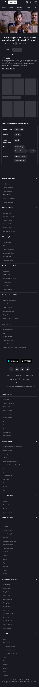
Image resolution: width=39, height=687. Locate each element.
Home (4, 8)
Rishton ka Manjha (8, 336)
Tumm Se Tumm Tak (8, 410)
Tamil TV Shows (7, 198)
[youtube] (27, 376)
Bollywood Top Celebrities (9, 585)
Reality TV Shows (7, 234)
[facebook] (11, 376)
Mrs (4, 475)
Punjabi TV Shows (8, 209)
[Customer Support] (31, 2)
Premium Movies (7, 447)
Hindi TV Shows (7, 190)
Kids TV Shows (7, 442)
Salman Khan (6, 602)
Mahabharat (6, 406)
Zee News (5, 508)
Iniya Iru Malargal (8, 43)
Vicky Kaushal (6, 613)
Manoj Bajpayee (7, 606)
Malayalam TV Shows (9, 205)
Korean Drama (7, 439)
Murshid (5, 533)
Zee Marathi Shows (8, 256)
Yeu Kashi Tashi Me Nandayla (11, 310)
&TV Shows (6, 252)
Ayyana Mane (7, 529)
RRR (4, 497)
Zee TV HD (6, 511)
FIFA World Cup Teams (9, 656)
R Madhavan (6, 591)
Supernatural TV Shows (9, 238)
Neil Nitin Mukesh (8, 620)
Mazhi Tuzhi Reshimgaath (10, 307)
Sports (11, 8)
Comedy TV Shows (8, 230)
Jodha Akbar (6, 278)
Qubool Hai (6, 292)
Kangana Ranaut (7, 631)
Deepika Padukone (8, 598)
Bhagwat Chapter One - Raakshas (12, 453)
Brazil (4, 678)
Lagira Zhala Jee (7, 314)
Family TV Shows (7, 227)
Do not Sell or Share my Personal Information (18, 393)
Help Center (28, 382)
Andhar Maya (6, 544)
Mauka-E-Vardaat (8, 350)
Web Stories (6, 649)
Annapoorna (6, 431)
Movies (28, 8)
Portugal (5, 682)
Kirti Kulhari (6, 624)
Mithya (5, 566)
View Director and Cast (8, 70)
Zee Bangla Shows (8, 267)
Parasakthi (6, 489)
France (5, 664)
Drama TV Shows (7, 220)
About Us (18, 382)
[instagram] (16, 376)
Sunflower (6, 573)
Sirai (4, 478)
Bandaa (5, 493)
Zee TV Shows (7, 249)
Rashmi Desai (7, 635)
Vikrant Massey (7, 595)
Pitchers (5, 580)
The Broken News (8, 555)
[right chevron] (4, 88)
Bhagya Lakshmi (7, 343)
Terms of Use (25, 386)
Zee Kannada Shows (8, 259)
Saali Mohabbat (7, 457)
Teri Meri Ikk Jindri (8, 296)
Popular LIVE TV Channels (9, 502)
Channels (8, 382)
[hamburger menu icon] (35, 2)
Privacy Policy (12, 386)
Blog (4, 646)
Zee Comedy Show (8, 347)
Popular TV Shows (7, 400)
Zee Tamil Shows (7, 263)
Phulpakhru (6, 321)
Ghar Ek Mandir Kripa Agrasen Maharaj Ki (14, 354)
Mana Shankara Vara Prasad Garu (12, 471)
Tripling (5, 576)
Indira (4, 435)
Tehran (5, 464)
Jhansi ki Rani (6, 413)
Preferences (18, 389)
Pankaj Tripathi (7, 609)
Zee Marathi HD (7, 518)
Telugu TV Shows (7, 201)
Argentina (5, 671)
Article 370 (6, 486)
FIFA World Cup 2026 (9, 653)
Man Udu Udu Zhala (8, 318)
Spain (4, 667)
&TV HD (5, 515)
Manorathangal (7, 540)
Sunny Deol (6, 616)
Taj (4, 569)
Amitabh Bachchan (8, 627)
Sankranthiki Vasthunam (9, 468)
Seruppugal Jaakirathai (9, 548)
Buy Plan (13, 2)
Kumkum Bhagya (7, 417)
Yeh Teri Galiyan (7, 281)
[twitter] (21, 376)
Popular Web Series (7, 524)
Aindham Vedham (8, 551)
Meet (4, 339)
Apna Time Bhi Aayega (9, 285)
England (5, 675)
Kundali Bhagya (7, 420)
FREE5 (35, 8)
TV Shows (19, 8)
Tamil (13, 54)
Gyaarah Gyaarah (8, 537)
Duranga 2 (6, 562)
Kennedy (5, 460)
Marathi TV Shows (8, 194)
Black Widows (7, 558)
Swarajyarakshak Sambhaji (10, 325)
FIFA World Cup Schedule (10, 660)
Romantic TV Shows (8, 223)
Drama (8, 57)
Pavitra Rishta (7, 289)
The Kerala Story (7, 482)
